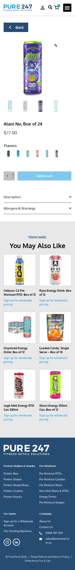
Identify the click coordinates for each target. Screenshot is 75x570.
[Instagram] (7, 542)
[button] (67, 8)
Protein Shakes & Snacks (19, 466)
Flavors (10, 145)
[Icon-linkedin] (16, 542)
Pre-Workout (47, 466)
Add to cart (44, 176)
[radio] (8, 154)
